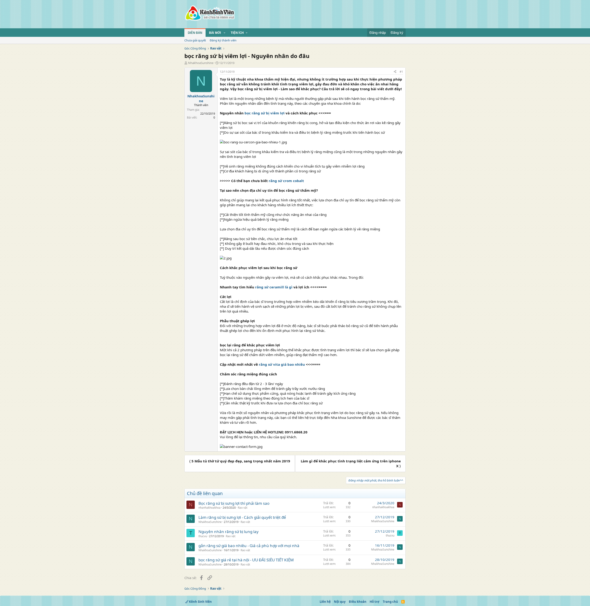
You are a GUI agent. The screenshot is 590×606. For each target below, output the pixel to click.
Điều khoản (357, 602)
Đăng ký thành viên (223, 40)
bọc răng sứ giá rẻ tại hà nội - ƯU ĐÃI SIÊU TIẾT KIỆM (246, 560)
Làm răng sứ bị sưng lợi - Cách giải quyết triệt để (242, 517)
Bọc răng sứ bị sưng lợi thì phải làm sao (233, 503)
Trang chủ (390, 602)
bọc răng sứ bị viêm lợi (265, 113)
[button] (224, 33)
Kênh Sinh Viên (200, 602)
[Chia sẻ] (395, 72)
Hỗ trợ (374, 602)
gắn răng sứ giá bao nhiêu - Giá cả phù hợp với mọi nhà (248, 545)
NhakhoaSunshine (200, 63)
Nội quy (339, 602)
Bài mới (215, 33)
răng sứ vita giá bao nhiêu (282, 364)
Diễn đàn (195, 33)
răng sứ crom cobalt (286, 180)
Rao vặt (242, 508)
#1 (401, 72)
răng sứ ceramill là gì (273, 287)
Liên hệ (325, 602)
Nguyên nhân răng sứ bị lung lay (228, 531)
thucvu (202, 536)
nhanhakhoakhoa (209, 508)
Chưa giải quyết (195, 40)
